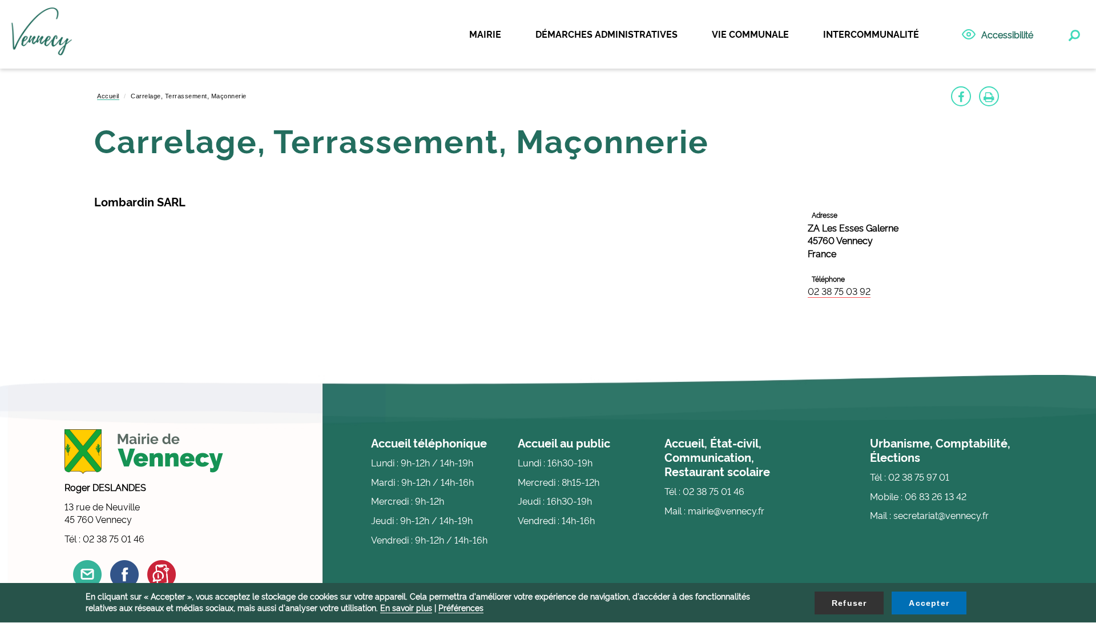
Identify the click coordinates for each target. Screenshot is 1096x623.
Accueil (108, 96)
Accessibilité (1007, 34)
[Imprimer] (989, 96)
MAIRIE (485, 33)
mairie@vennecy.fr (726, 510)
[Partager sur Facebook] (961, 96)
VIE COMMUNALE (750, 33)
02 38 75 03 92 (839, 291)
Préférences (460, 607)
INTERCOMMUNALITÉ (871, 33)
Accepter (929, 603)
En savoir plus (406, 607)
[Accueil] (42, 35)
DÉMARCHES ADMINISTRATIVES (606, 33)
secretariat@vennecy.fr (941, 515)
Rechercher (1073, 33)
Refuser (849, 603)
